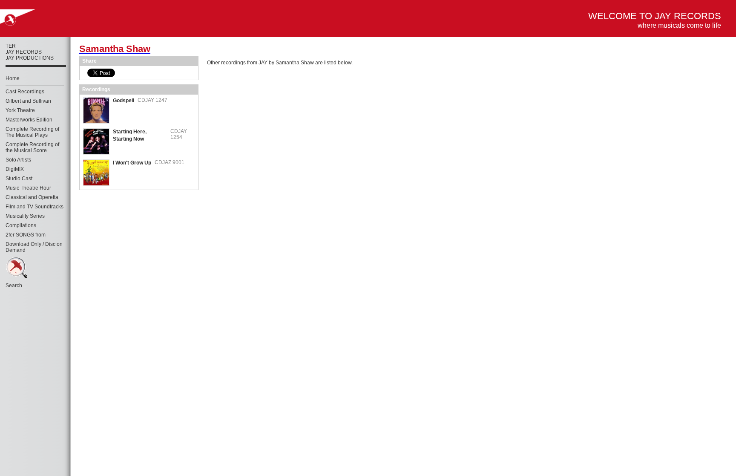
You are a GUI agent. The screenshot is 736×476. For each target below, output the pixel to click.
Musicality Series (25, 216)
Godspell (123, 101)
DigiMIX (15, 169)
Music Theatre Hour (28, 188)
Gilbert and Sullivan (28, 101)
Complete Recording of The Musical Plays (32, 132)
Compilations (21, 225)
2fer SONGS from (26, 235)
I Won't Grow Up (132, 163)
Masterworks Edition (29, 120)
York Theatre (20, 110)
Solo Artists (18, 160)
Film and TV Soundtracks (34, 207)
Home (13, 78)
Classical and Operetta (32, 197)
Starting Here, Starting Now (130, 135)
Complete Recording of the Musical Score (32, 147)
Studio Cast (19, 179)
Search (14, 285)
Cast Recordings (25, 92)
